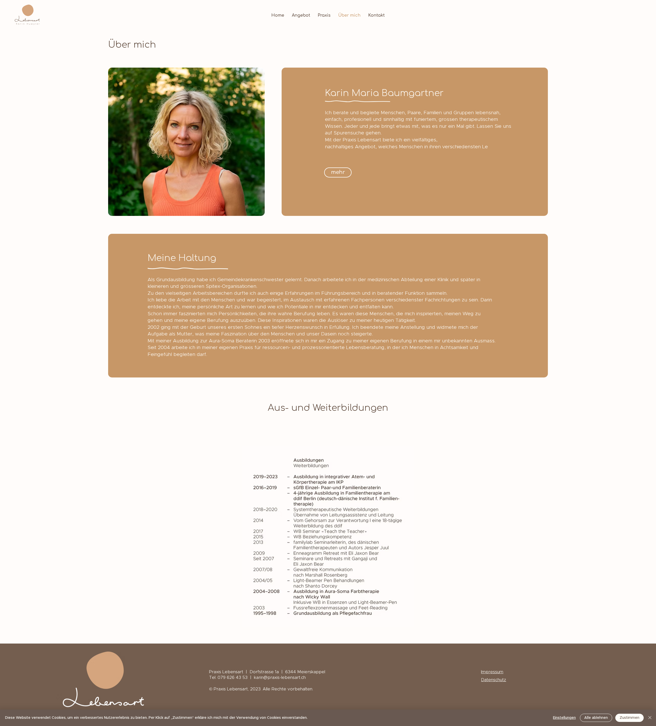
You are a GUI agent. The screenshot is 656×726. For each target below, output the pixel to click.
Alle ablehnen (596, 718)
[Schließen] (650, 718)
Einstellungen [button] (564, 718)
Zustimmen (629, 718)
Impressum (492, 672)
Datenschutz (493, 680)
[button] (338, 172)
